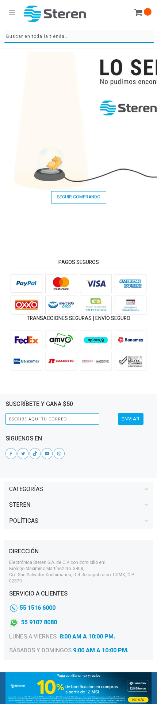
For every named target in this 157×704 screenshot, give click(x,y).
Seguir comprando (78, 197)
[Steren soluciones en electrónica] (55, 13)
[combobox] (79, 36)
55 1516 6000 (37, 608)
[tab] (78, 489)
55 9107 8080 (39, 622)
